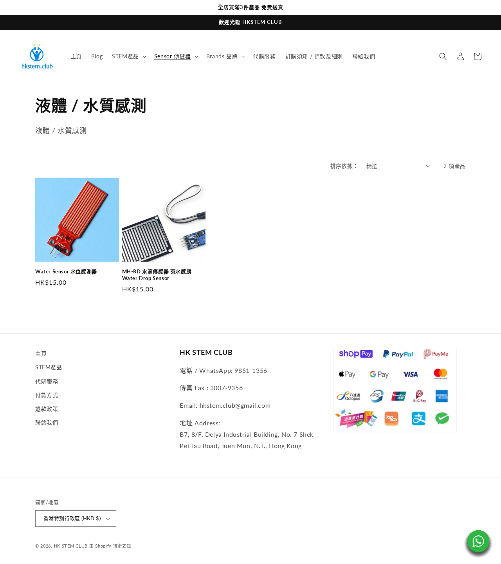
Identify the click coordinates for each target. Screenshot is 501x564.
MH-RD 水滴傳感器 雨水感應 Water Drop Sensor (157, 274)
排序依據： (344, 166)
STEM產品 (48, 367)
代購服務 (46, 381)
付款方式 (46, 395)
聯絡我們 (46, 422)
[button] (128, 56)
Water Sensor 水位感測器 (66, 271)
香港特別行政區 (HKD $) (72, 518)
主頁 (41, 353)
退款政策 (46, 408)
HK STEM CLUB (71, 545)
